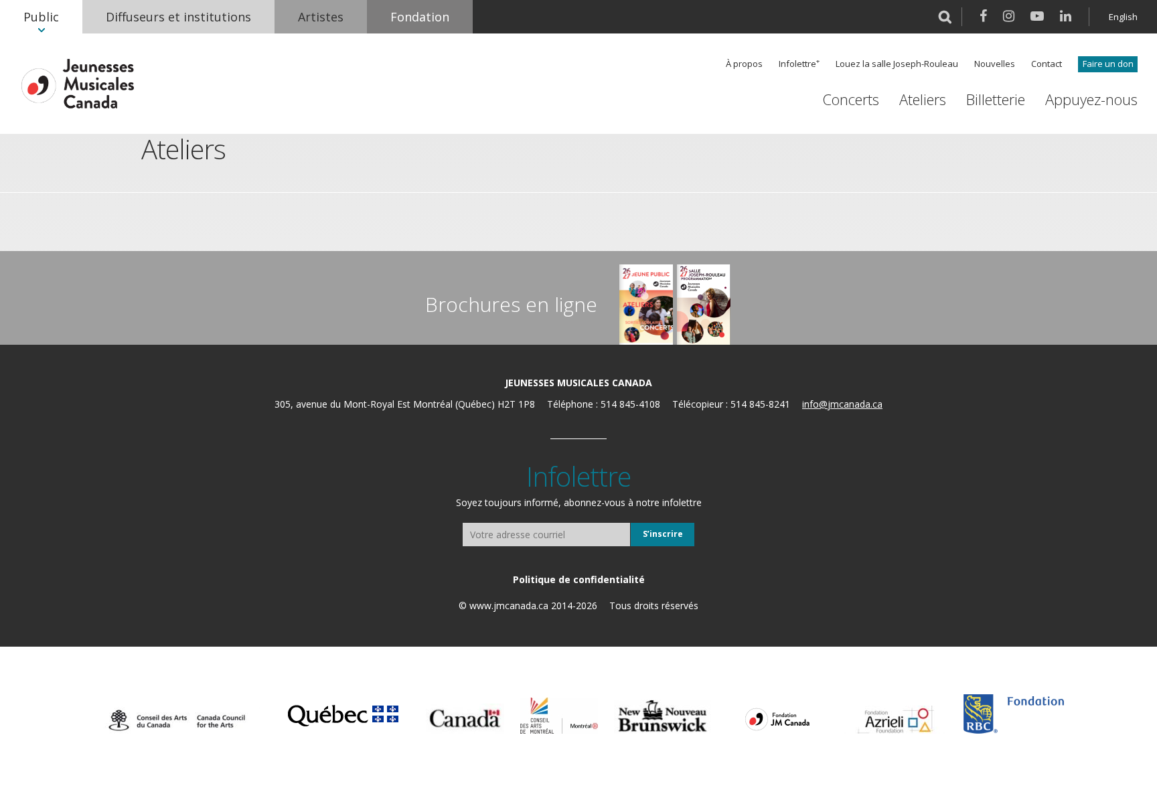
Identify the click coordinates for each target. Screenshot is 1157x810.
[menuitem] (41, 16)
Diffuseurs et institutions (178, 17)
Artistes (320, 17)
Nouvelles (994, 64)
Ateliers (922, 99)
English (1123, 17)
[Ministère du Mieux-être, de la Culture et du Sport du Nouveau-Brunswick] (662, 717)
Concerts (850, 99)
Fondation (419, 17)
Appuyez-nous (1091, 99)
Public (41, 17)
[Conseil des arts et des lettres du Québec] (343, 714)
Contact (1046, 64)
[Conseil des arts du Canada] (176, 720)
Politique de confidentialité (579, 579)
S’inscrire (663, 534)
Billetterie (995, 99)
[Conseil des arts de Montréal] (559, 716)
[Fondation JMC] (777, 718)
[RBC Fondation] (1013, 714)
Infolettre (797, 64)
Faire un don (1108, 64)
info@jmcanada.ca (842, 404)
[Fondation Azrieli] (895, 720)
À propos (744, 64)
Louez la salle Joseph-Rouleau (897, 64)
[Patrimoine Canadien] (465, 719)
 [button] (945, 16)
